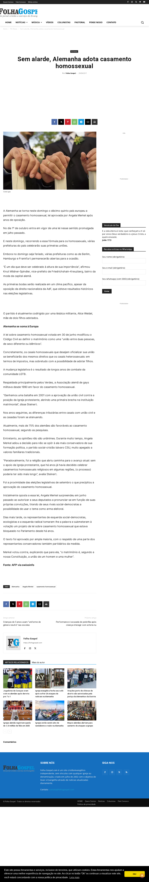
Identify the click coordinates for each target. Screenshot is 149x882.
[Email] (88, 122)
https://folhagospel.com (32, 643)
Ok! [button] (134, 874)
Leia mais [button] (74, 877)
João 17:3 (106, 240)
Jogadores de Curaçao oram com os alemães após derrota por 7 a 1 (16, 694)
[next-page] (9, 731)
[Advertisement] (71, 12)
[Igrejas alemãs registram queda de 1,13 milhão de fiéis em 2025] (17, 710)
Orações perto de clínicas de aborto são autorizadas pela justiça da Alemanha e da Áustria (81, 694)
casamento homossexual (46, 586)
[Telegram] (81, 122)
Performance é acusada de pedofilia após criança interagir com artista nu (76, 623)
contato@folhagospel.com (61, 789)
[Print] (94, 122)
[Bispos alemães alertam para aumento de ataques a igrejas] (81, 710)
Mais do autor (38, 662)
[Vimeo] (140, 2)
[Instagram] (132, 2)
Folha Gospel (71, 73)
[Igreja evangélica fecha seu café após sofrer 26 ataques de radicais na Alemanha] (49, 678)
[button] (142, 22)
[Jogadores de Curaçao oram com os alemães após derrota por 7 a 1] (17, 678)
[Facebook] (128, 2)
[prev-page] (5, 731)
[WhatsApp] (74, 122)
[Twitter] (119, 772)
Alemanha (15, 586)
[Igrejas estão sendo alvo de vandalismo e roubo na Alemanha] (49, 710)
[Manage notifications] (142, 875)
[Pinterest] (68, 122)
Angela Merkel (28, 586)
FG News (13, 29)
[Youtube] (144, 2)
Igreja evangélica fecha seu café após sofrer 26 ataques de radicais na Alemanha (49, 694)
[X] (136, 2)
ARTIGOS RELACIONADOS (17, 662)
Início (5, 29)
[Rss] (126, 772)
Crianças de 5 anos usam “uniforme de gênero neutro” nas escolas (22, 623)
